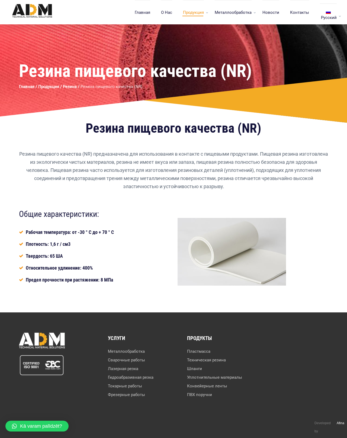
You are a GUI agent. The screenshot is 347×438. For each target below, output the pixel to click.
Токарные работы (125, 386)
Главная (142, 12)
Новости (270, 12)
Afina (340, 423)
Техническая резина (206, 360)
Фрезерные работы (126, 394)
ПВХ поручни (199, 394)
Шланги (194, 368)
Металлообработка (233, 12)
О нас (166, 12)
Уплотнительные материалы (214, 377)
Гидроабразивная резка (130, 377)
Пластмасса (198, 351)
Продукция (193, 12)
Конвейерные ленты (207, 386)
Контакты (299, 12)
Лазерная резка (123, 368)
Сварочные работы (126, 360)
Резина (70, 86)
